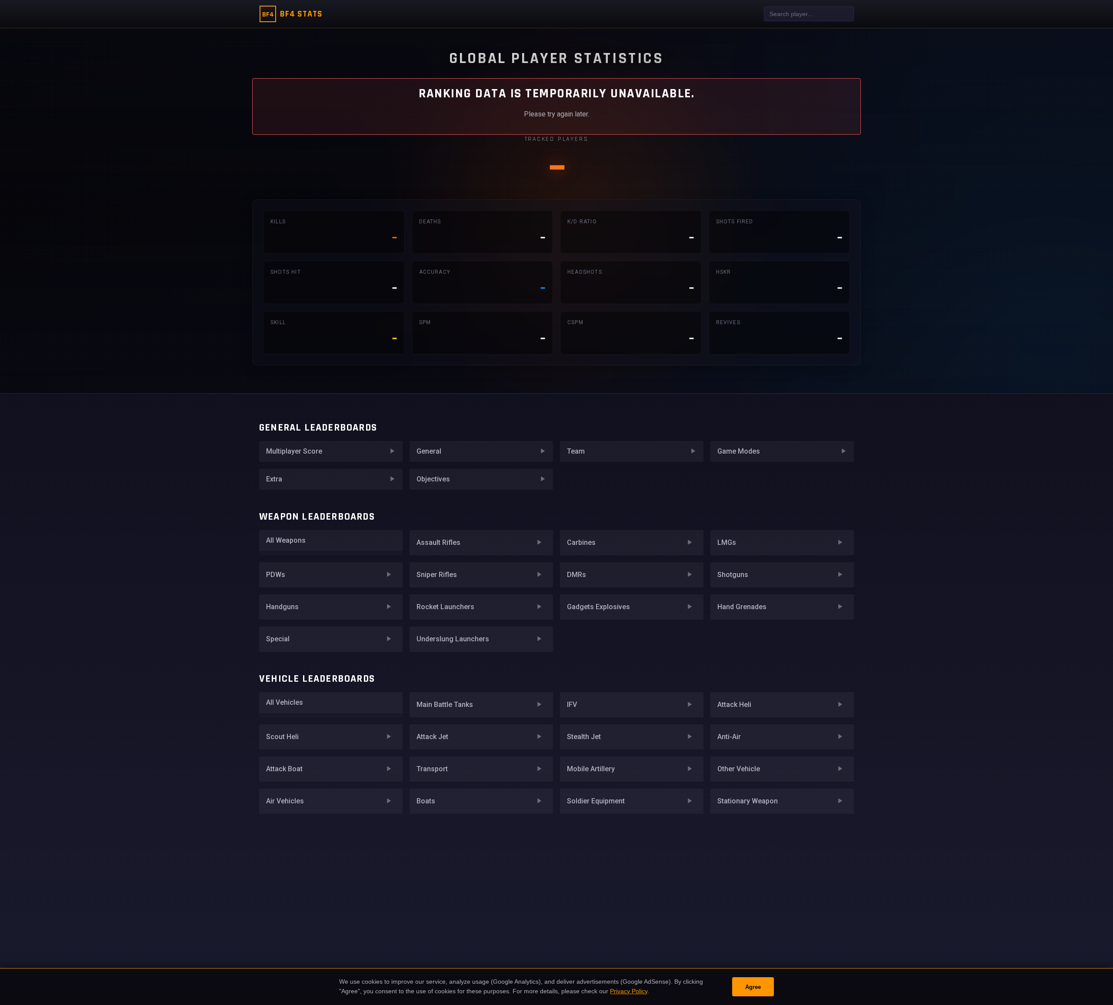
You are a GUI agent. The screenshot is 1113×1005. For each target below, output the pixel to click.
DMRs (576, 574)
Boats (426, 801)
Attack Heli (734, 704)
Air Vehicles (285, 801)
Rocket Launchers (445, 607)
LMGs (726, 542)
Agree (753, 987)
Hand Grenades (741, 607)
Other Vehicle (738, 769)
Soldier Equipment (596, 801)
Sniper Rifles (437, 574)
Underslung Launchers (453, 639)
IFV (572, 704)
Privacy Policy (628, 991)
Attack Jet (432, 737)
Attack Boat (284, 769)
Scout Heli (282, 737)
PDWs (275, 574)
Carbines (581, 542)
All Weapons (286, 540)
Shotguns (732, 574)
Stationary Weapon (747, 801)
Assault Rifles (438, 542)
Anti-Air (729, 737)
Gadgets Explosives (598, 607)
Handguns (282, 607)
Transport (432, 769)
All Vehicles (284, 702)
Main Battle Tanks (445, 704)
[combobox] (809, 14)
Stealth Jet (584, 737)
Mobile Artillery (591, 769)
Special (278, 639)
